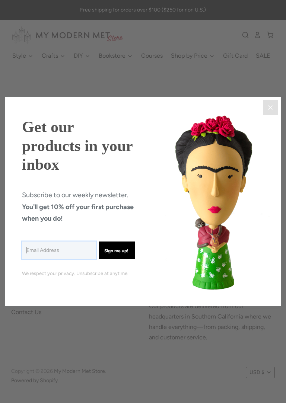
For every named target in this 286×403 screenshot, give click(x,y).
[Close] (270, 107)
